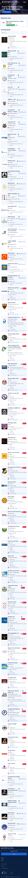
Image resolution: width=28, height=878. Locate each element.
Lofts (2, 860)
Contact (3, 866)
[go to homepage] (11, 1)
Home (2, 858)
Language (3, 871)
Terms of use (4, 864)
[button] (2, 2)
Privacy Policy (4, 868)
